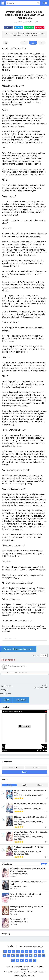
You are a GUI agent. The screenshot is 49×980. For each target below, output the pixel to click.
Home (6, 700)
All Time (39, 785)
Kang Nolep (31, 976)
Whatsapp (29, 27)
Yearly (24, 785)
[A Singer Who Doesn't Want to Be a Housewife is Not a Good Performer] (5, 877)
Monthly (9, 785)
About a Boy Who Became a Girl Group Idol (25, 894)
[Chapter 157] (24, 43)
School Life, (18, 824)
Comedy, (22, 822)
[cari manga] (38, 3)
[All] (33, 43)
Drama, (27, 852)
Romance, (39, 822)
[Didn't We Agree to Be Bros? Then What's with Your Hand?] (5, 889)
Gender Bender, (37, 795)
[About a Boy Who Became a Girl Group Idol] (5, 902)
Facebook (9, 27)
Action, (21, 795)
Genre (12, 767)
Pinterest (40, 27)
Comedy (18, 874)
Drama (23, 896)
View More (44, 864)
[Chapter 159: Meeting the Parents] (42, 43)
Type (35, 767)
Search (24, 772)
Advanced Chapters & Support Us (18, 649)
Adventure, (28, 795)
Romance (24, 874)
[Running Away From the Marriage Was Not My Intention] (5, 915)
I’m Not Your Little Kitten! (19, 919)
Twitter (19, 27)
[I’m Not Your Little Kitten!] (5, 927)
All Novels (21, 700)
